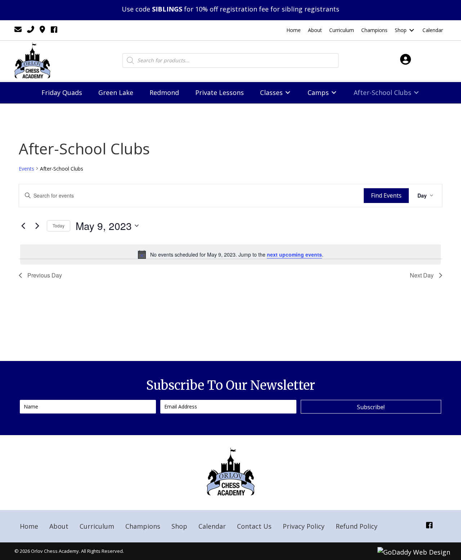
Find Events (386, 195)
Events (26, 168)
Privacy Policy (304, 526)
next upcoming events (294, 254)
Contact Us (254, 526)
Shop (179, 526)
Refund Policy (356, 526)
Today (58, 225)
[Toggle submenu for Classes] (287, 93)
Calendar (212, 526)
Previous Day (44, 275)
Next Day (422, 275)
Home (29, 526)
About (58, 526)
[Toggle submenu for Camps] (334, 93)
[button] (371, 407)
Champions (142, 526)
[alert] (230, 254)
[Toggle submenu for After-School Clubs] (416, 93)
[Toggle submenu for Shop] (411, 30)
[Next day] (37, 225)
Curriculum (97, 526)
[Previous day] (23, 225)
